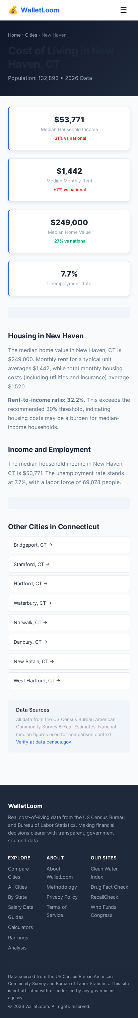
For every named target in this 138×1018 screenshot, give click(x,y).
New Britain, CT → (34, 661)
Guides (16, 917)
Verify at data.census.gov (43, 742)
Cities (31, 35)
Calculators (20, 927)
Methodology (62, 887)
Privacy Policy (62, 897)
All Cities (17, 887)
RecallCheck (104, 897)
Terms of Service (57, 911)
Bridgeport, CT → (33, 545)
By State (17, 897)
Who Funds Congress (104, 911)
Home (14, 35)
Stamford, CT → (32, 564)
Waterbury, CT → (33, 603)
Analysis (17, 947)
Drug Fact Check (109, 887)
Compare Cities (18, 873)
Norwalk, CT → (31, 622)
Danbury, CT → (31, 642)
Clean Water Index (104, 873)
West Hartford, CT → (37, 680)
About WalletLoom (60, 873)
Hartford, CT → (31, 583)
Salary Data (20, 907)
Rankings (18, 937)
